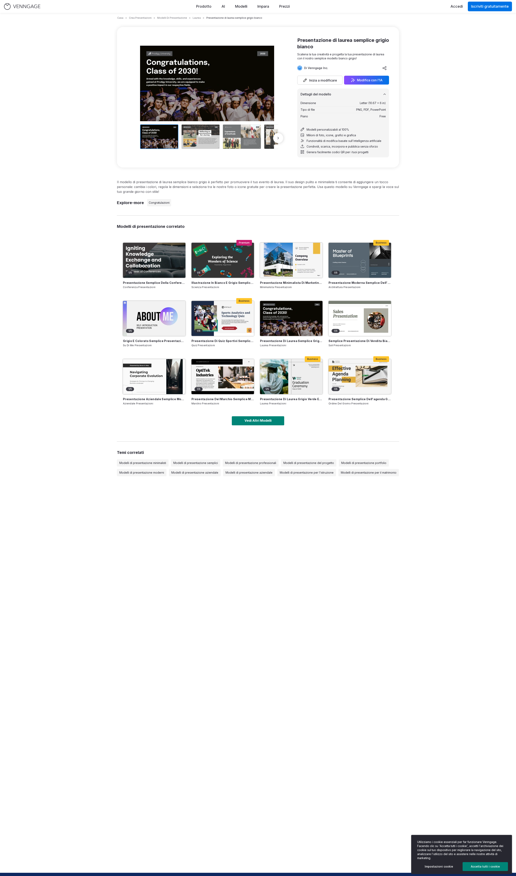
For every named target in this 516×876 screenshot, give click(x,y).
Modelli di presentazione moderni (141, 472)
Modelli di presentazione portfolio (363, 463)
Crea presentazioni (140, 17)
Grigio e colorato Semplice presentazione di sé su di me (154, 341)
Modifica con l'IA (370, 80)
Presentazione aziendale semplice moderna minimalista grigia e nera (154, 399)
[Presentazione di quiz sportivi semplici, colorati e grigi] (222, 318)
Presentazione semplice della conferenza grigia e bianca (154, 282)
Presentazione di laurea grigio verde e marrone (291, 399)
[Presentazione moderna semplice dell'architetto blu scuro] (360, 260)
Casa (120, 17)
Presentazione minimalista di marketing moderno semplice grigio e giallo (291, 282)
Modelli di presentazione (172, 17)
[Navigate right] (278, 138)
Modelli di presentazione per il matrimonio (368, 472)
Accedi (456, 6)
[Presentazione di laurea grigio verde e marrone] (291, 376)
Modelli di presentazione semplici (195, 463)
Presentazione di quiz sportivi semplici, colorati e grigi (222, 341)
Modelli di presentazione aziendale (194, 472)
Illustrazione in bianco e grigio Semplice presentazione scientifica (222, 282)
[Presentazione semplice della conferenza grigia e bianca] (154, 260)
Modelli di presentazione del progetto (308, 463)
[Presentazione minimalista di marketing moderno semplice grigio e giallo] (291, 260)
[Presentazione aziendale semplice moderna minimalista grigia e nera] (154, 376)
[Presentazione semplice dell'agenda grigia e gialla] (360, 376)
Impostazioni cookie (439, 866)
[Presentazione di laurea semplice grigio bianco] (291, 318)
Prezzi (284, 6)
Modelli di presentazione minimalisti (142, 463)
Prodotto (203, 6)
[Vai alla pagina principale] (22, 6)
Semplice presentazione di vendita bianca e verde (360, 341)
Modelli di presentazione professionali (250, 463)
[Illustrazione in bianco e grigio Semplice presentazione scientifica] (222, 260)
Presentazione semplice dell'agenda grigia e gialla (360, 399)
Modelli (241, 6)
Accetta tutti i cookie (485, 866)
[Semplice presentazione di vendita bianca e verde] (360, 318)
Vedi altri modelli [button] (258, 420)
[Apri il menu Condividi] (384, 68)
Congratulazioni (159, 202)
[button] (319, 80)
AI (223, 6)
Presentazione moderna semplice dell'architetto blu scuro (360, 282)
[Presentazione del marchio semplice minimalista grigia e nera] (222, 376)
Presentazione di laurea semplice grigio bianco (291, 341)
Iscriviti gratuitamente (490, 6)
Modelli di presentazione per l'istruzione (307, 472)
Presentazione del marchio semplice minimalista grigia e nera (222, 399)
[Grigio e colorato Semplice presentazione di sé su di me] (154, 318)
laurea (197, 17)
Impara (263, 6)
